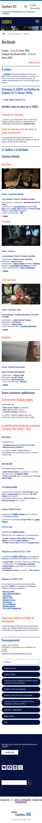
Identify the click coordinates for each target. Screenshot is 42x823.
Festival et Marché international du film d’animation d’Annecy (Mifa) (19, 702)
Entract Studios (19, 263)
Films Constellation (27, 267)
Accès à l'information (22, 800)
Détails (5, 216)
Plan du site (5, 800)
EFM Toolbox (6, 436)
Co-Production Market (9, 486)
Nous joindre (35, 8)
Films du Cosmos (8, 500)
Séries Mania (9, 716)
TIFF (5, 722)
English (33, 5)
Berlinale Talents (25, 399)
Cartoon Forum (10, 668)
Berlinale (7, 74)
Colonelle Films (19, 206)
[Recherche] (26, 6)
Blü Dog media (8, 591)
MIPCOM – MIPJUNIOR (12, 710)
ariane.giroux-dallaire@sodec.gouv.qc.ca (17, 653)
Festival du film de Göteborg (15, 689)
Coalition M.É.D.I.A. (19, 556)
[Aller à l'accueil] (4, 33)
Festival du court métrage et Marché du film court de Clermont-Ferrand (20, 682)
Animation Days (7, 463)
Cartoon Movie (9, 674)
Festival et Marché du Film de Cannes (18, 695)
